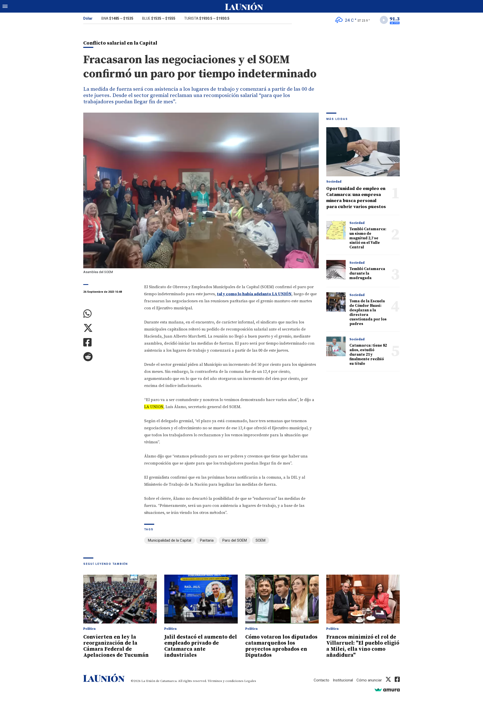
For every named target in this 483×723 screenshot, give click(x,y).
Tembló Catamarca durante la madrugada (367, 273)
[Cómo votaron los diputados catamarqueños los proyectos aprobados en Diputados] (282, 599)
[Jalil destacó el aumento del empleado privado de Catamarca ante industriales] (201, 599)
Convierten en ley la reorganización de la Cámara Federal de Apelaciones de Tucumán (116, 646)
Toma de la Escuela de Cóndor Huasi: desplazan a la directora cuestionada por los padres (368, 312)
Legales (250, 681)
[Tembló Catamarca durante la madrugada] (336, 269)
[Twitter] (110, 328)
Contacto (321, 680)
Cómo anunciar (369, 680)
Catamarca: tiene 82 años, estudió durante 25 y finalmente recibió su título (368, 354)
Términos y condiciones (226, 681)
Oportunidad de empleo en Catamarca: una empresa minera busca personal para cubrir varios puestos (356, 198)
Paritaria (207, 540)
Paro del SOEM (234, 540)
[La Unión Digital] (244, 6)
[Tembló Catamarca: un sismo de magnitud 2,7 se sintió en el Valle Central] (336, 230)
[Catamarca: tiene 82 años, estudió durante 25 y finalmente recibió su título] (336, 346)
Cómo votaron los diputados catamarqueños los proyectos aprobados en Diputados (281, 646)
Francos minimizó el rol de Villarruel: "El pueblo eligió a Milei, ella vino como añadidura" (362, 646)
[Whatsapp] (110, 314)
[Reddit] (110, 357)
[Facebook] (110, 342)
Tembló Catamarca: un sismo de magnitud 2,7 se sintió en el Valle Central (367, 238)
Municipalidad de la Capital (169, 540)
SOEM (260, 540)
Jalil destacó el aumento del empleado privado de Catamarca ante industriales (200, 646)
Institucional (343, 680)
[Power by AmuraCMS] (387, 689)
